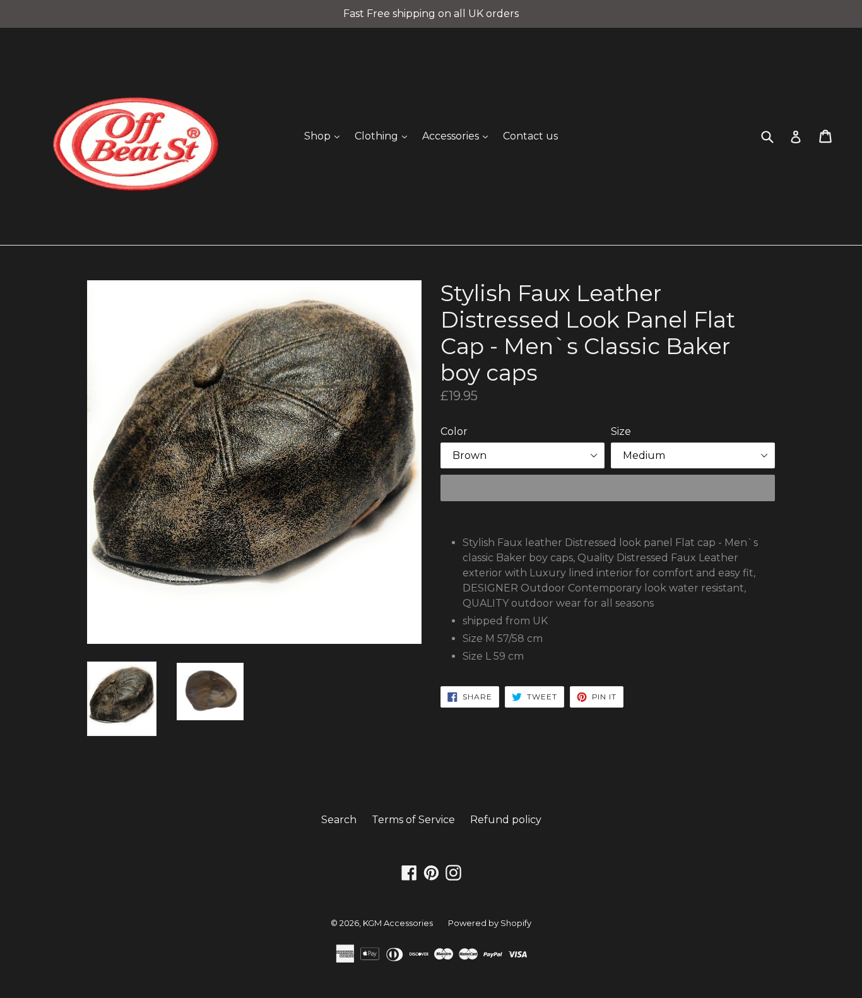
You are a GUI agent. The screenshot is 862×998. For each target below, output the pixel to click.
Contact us (530, 136)
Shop (325, 135)
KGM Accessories (398, 923)
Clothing (384, 135)
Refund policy (505, 820)
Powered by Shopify (489, 923)
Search (339, 820)
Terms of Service (413, 820)
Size (621, 431)
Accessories (458, 135)
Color (454, 431)
